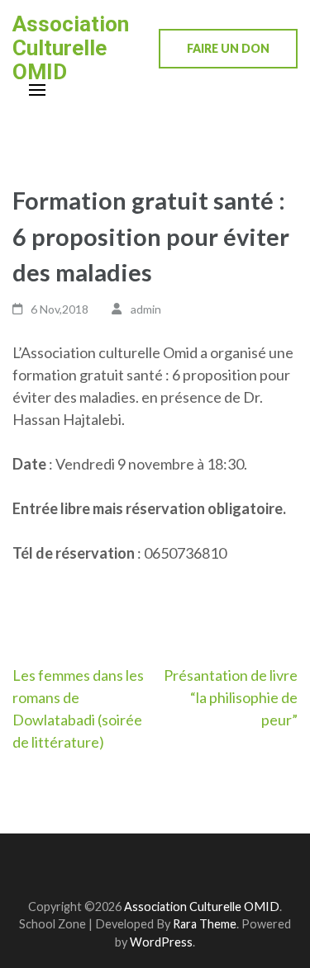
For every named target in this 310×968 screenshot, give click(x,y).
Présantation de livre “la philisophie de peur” (231, 697)
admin (146, 309)
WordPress (161, 942)
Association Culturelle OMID (70, 48)
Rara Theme (204, 924)
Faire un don (228, 48)
